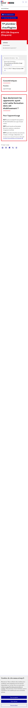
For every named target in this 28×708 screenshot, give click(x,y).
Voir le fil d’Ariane (4, 8)
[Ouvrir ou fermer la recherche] (23, 2)
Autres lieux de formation (10, 18)
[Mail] (6, 147)
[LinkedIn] (9, 147)
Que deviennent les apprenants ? (9, 47)
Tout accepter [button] (14, 697)
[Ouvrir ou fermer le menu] (26, 2)
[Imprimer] (2, 147)
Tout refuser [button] (14, 701)
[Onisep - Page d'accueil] (11, 3)
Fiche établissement (9, 14)
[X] (12, 147)
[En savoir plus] (11, 65)
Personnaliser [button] (14, 705)
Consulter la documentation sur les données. (12, 138)
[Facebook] (16, 147)
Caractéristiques (6, 45)
